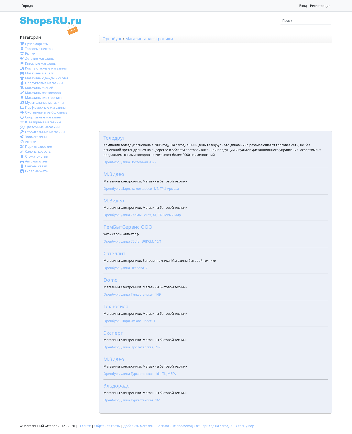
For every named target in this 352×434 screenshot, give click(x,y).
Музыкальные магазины (44, 102)
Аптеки (30, 141)
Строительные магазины (45, 132)
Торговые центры (39, 48)
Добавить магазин (138, 426)
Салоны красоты (38, 151)
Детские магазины (39, 58)
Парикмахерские (38, 146)
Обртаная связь (107, 426)
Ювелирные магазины (43, 122)
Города (27, 5)
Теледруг (114, 137)
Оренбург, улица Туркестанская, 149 (132, 294)
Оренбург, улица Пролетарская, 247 (132, 347)
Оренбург (112, 38)
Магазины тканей (39, 88)
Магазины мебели (39, 73)
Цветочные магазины (42, 127)
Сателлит (114, 253)
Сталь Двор (245, 426)
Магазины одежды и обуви (46, 78)
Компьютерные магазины (46, 68)
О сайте (84, 426)
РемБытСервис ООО (127, 226)
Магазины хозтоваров (43, 93)
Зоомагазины (36, 137)
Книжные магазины (40, 63)
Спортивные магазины (43, 117)
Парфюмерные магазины (45, 107)
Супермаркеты (36, 44)
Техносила (115, 306)
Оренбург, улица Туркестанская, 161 (132, 400)
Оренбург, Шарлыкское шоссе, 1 (129, 321)
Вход (303, 5)
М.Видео (113, 174)
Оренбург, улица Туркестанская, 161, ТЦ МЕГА (139, 373)
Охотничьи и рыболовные (46, 112)
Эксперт (113, 332)
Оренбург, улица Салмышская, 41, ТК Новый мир (142, 215)
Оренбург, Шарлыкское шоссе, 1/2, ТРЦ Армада (141, 188)
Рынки (30, 53)
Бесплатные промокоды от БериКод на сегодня (194, 426)
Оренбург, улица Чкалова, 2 (125, 268)
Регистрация (320, 5)
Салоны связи (36, 166)
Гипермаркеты (36, 171)
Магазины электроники (44, 97)
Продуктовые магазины (44, 83)
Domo (110, 279)
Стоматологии (36, 156)
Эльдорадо (116, 385)
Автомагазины (36, 161)
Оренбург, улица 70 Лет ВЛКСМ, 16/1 (132, 241)
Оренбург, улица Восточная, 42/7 (129, 162)
